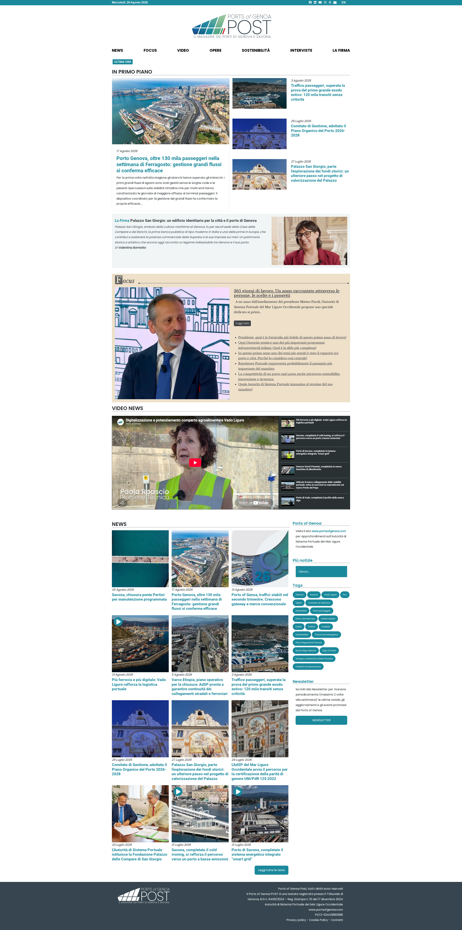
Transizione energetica (326, 634)
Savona (314, 594)
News (117, 50)
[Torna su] (455, 923)
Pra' (345, 594)
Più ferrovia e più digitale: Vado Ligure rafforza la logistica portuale (139, 684)
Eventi (299, 626)
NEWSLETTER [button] (321, 720)
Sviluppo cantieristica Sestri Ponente (314, 658)
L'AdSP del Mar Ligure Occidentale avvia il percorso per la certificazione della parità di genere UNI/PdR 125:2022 (260, 771)
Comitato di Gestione (319, 602)
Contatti (337, 920)
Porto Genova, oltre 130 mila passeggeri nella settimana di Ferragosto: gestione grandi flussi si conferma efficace (168, 164)
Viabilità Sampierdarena (308, 666)
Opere (299, 602)
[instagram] (325, 2)
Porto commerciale (305, 618)
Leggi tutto (242, 323)
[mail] (335, 2)
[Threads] (330, 2)
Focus (150, 50)
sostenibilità (256, 50)
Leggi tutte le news (271, 870)
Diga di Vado (329, 650)
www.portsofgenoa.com (329, 531)
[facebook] (310, 2)
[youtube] (320, 2)
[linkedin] (315, 2)
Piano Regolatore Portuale (309, 642)
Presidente (301, 610)
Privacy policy (296, 920)
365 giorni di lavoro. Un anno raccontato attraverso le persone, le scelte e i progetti (286, 293)
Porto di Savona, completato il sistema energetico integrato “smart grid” (257, 854)
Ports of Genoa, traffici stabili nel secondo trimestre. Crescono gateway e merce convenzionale (260, 599)
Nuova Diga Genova (306, 650)
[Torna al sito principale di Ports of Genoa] (143, 896)
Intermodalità (328, 618)
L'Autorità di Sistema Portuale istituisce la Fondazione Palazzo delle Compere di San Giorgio (139, 854)
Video (183, 50)
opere (215, 50)
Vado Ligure (330, 594)
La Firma (341, 50)
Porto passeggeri (321, 610)
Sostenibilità (302, 634)
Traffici (311, 626)
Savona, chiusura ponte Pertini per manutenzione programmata (139, 597)
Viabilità (326, 626)
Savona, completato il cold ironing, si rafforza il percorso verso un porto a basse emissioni (200, 854)
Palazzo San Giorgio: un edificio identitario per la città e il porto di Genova (186, 220)
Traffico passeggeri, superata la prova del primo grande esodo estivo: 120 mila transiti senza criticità (318, 92)
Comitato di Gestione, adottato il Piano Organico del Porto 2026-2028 (318, 130)
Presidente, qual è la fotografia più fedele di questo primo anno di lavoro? (292, 337)
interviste (301, 50)
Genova (300, 594)
